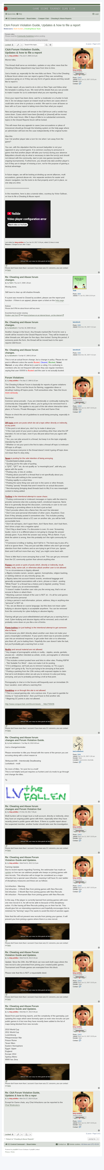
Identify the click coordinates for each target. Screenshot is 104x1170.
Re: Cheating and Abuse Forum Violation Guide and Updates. (22, 858)
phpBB (15, 1149)
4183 (79, 325)
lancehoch (76, 322)
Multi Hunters (18, 29)
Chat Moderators (12, 1105)
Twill (74, 290)
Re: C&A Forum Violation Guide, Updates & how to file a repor (22, 1094)
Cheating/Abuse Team (32, 29)
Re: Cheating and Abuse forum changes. (21, 278)
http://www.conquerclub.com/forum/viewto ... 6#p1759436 (29, 704)
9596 (79, 754)
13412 (79, 77)
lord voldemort (78, 751)
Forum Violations (14, 377)
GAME (36, 9)
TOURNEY (55, 9)
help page (59, 300)
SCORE (44, 9)
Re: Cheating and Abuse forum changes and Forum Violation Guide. (24, 739)
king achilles (77, 70)
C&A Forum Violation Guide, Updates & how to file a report (42, 25)
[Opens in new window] (37, 257)
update (8, 872)
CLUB (72, 9)
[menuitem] (19, 14)
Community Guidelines (25, 36)
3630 (79, 294)
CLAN (65, 9)
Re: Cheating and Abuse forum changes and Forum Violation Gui (23, 807)
